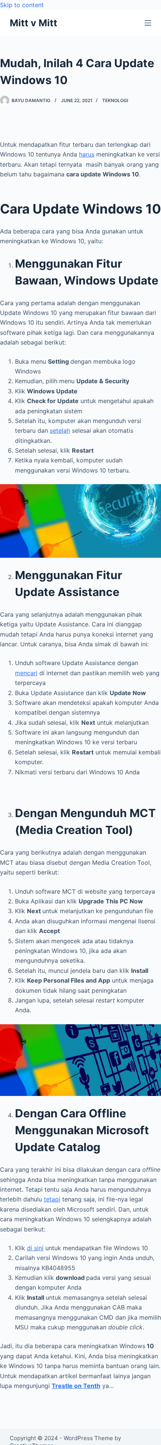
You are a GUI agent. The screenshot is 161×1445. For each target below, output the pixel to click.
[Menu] (148, 23)
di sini (35, 1248)
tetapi (52, 1199)
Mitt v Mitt (33, 23)
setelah (60, 430)
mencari (26, 673)
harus (86, 154)
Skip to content (22, 5)
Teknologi (115, 100)
